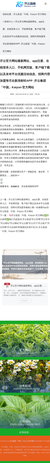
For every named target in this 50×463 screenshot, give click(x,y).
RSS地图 (38, 441)
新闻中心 (8, 21)
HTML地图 (46, 441)
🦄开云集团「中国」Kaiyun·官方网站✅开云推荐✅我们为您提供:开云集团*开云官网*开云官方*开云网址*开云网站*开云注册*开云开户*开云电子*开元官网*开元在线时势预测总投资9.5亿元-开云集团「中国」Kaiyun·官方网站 (25, 223)
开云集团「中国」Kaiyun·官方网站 (29, 14)
